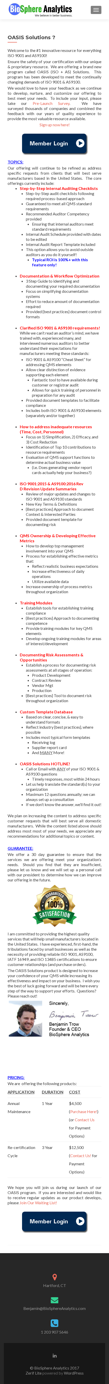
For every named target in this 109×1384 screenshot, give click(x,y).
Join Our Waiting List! (38, 1202)
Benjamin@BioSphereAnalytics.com (54, 1308)
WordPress (73, 1373)
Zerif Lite (34, 1373)
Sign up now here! (55, 124)
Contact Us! (80, 1155)
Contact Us (85, 1119)
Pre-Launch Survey (51, 103)
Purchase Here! (83, 1111)
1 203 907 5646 (54, 1332)
